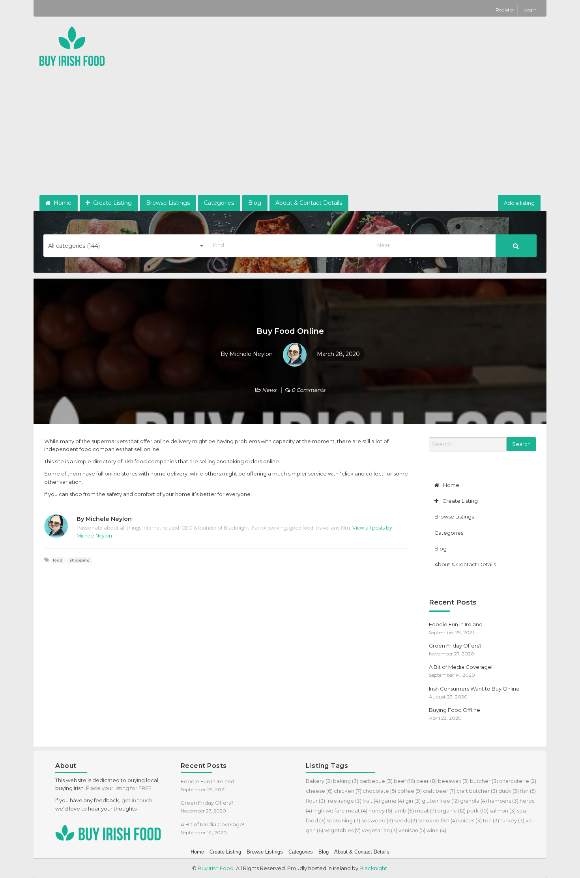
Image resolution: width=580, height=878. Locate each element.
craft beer (439, 791)
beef (404, 781)
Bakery (319, 781)
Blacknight (373, 868)
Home (61, 202)
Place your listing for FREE (119, 788)
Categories (219, 202)
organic (451, 810)
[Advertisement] (290, 135)
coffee (409, 791)
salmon (503, 810)
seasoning (343, 820)
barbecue (376, 781)
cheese (319, 791)
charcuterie (517, 781)
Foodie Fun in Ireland (456, 624)
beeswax (453, 781)
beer (426, 781)
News (269, 390)
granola (473, 801)
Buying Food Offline (454, 710)
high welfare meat (340, 810)
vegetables (342, 830)
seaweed (377, 820)
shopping (79, 560)
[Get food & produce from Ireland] (72, 45)
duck (508, 791)
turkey (512, 820)
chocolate (379, 791)
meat (425, 810)
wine (436, 830)
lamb (403, 810)
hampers (503, 801)
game (392, 801)
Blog (254, 202)
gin (413, 801)
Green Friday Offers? (455, 645)
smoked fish (437, 820)
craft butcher (477, 791)
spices (470, 820)
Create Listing (112, 202)
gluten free (440, 801)
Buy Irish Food (216, 868)
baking (345, 781)
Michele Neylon (251, 354)
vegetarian (379, 830)
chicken (347, 791)
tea (491, 820)
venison (412, 830)
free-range (343, 801)
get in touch (137, 800)
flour (315, 801)
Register (505, 10)
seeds (405, 820)
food (57, 560)
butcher (484, 781)
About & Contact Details (308, 202)
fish (528, 791)
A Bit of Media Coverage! (460, 667)
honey (380, 810)
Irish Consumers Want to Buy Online (474, 688)
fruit (371, 801)
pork (477, 810)
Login (530, 10)
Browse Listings (168, 202)
